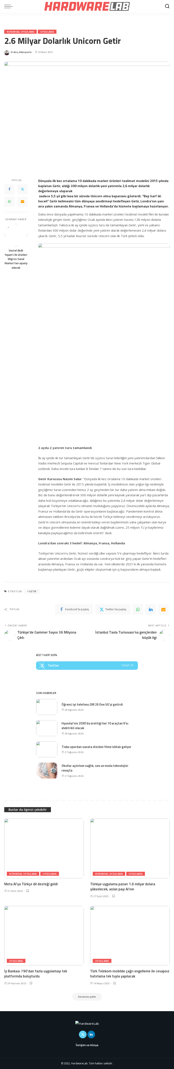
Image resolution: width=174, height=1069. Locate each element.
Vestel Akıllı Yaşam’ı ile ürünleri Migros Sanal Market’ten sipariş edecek (16, 259)
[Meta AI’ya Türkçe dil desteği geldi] (44, 848)
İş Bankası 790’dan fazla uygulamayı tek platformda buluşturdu (35, 973)
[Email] (22, 202)
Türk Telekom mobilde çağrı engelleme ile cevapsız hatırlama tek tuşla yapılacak (129, 973)
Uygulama (47, 31)
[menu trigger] (9, 6)
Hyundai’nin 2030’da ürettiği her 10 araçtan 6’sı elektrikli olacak (95, 726)
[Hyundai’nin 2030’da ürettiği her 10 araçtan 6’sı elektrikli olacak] (46, 728)
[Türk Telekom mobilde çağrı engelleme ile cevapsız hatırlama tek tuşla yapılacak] (130, 935)
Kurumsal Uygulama (20, 31)
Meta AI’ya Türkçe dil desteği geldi (31, 884)
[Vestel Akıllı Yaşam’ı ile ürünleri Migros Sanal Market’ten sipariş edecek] (16, 235)
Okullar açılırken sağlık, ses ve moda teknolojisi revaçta (95, 768)
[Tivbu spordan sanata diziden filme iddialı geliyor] (46, 749)
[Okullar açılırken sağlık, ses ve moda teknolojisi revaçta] (46, 770)
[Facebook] (9, 189)
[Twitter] (22, 189)
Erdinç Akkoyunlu (21, 52)
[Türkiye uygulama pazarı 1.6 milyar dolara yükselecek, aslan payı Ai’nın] (130, 848)
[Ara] (167, 6)
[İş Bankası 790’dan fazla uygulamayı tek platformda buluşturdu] (44, 935)
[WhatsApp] (9, 202)
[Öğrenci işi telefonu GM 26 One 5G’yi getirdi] (46, 707)
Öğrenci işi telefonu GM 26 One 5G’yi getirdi (92, 704)
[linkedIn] (150, 609)
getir (32, 591)
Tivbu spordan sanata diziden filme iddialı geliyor (96, 746)
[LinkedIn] (91, 1034)
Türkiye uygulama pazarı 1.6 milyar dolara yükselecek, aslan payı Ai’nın (122, 886)
